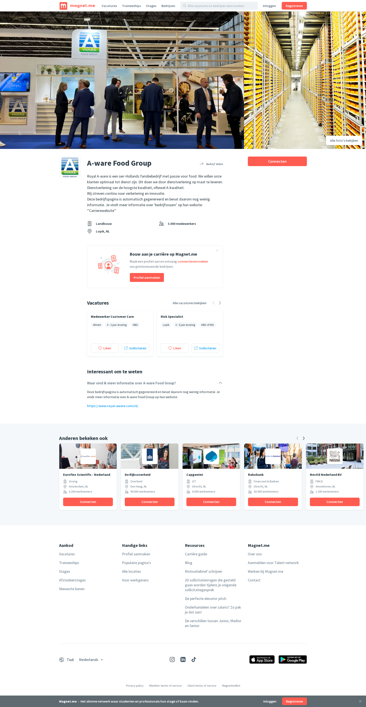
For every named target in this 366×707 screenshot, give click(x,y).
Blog (188, 562)
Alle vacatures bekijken (190, 303)
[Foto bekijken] (122, 80)
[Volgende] (304, 438)
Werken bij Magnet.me (265, 571)
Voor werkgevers (135, 580)
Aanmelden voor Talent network (273, 562)
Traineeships (131, 6)
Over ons (255, 554)
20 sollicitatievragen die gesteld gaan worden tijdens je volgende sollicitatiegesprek (210, 585)
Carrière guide (196, 554)
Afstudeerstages (72, 580)
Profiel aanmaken (147, 277)
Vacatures (109, 6)
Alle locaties (131, 571)
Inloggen (269, 6)
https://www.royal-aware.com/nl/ (112, 406)
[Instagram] (172, 659)
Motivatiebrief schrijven (203, 571)
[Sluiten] (360, 701)
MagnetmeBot (231, 685)
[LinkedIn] (183, 659)
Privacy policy (135, 685)
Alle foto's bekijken (344, 140)
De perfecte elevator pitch (205, 598)
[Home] (77, 5)
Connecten (277, 161)
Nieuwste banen (72, 588)
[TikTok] (193, 659)
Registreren (294, 6)
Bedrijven (168, 6)
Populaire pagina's (136, 562)
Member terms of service (165, 685)
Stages (151, 6)
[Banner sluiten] (217, 251)
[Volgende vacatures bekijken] (220, 303)
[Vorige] (297, 438)
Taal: (70, 659)
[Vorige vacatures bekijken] (213, 303)
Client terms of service (201, 685)
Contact (254, 580)
